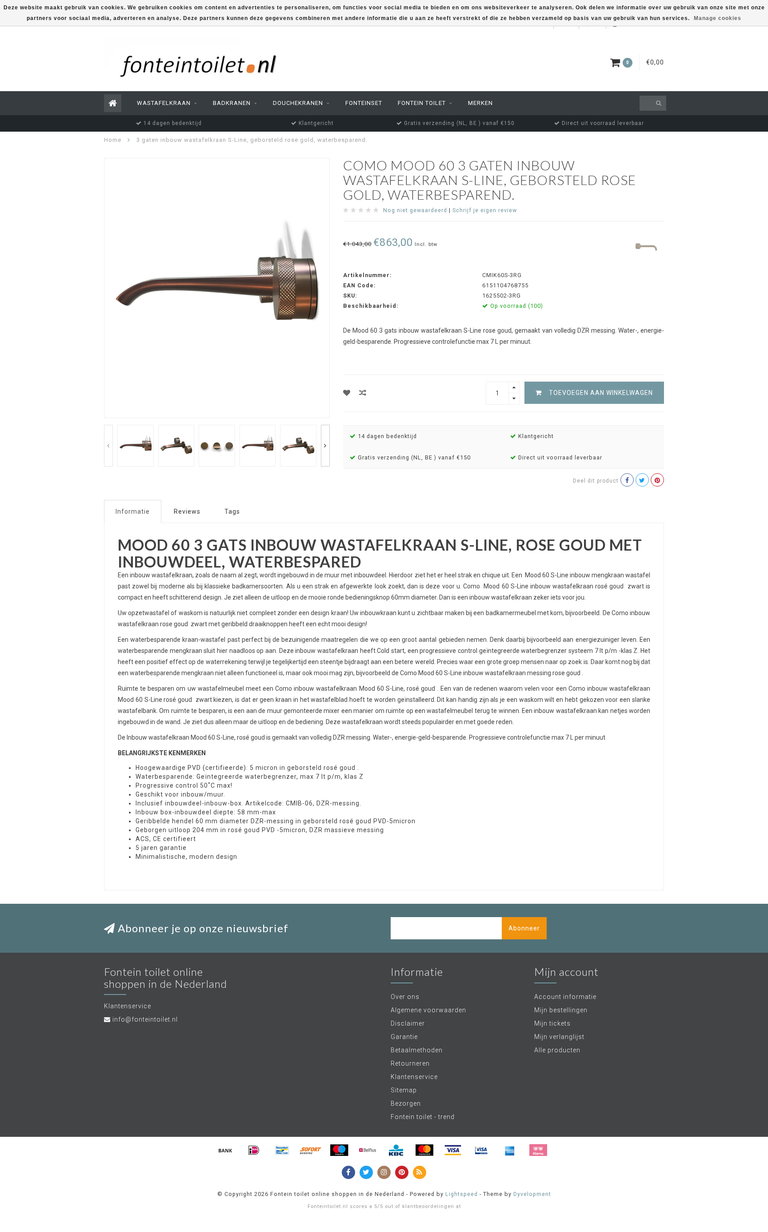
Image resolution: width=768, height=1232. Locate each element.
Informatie (133, 511)
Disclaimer (408, 1023)
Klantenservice (414, 1076)
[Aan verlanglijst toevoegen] (347, 393)
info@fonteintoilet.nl (145, 1019)
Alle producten (557, 1050)
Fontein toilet (422, 103)
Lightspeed (461, 1194)
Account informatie (565, 996)
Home (112, 140)
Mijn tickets (552, 1023)
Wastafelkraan (164, 103)
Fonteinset (363, 103)
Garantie (404, 1036)
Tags (232, 511)
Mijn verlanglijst (559, 1036)
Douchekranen (298, 103)
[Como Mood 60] (646, 245)
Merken (480, 103)
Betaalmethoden (417, 1050)
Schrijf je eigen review (484, 210)
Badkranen (232, 103)
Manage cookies (717, 18)
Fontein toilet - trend (423, 1116)
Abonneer (524, 928)
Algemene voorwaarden (428, 1010)
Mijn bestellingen (561, 1010)
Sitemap (404, 1090)
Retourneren (410, 1063)
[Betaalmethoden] (225, 1150)
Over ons (405, 996)
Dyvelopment (532, 1194)
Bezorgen (406, 1103)
